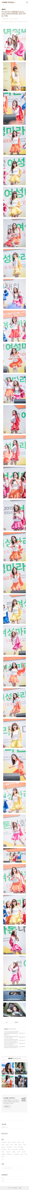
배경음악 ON (4, 1127)
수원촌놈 (4, 1142)
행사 (23, 1142)
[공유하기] (9, 1022)
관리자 (20, 1187)
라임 (25, 1144)
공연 (8, 1144)
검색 (25, 1168)
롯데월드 (22, 1149)
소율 (22, 1154)
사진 (19, 1152)
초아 (26, 1154)
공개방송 (17, 1154)
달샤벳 (3, 1147)
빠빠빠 (3, 1154)
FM (16, 1144)
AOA (20, 1144)
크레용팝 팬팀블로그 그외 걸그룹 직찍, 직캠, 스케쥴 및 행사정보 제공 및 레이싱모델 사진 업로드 (11, 1102)
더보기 (3, 1159)
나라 (16, 1147)
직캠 (3, 1156)
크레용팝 (21, 1147)
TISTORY (15, 1187)
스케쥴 (24, 1152)
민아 (9, 1149)
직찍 (12, 1144)
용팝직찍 (6, 1029)
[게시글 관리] (11, 1022)
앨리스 (14, 1152)
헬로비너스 (10, 1154)
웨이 (19, 1142)
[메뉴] (27, 2)
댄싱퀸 (14, 1142)
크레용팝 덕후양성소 (8, 2)
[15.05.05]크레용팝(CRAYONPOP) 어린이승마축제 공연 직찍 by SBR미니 (11, 1033)
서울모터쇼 (10, 1147)
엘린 (9, 1142)
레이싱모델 (15, 1149)
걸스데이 (8, 1152)
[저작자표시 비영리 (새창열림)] (20, 1022)
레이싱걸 (4, 1149)
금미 (3, 1152)
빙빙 (3, 1144)
